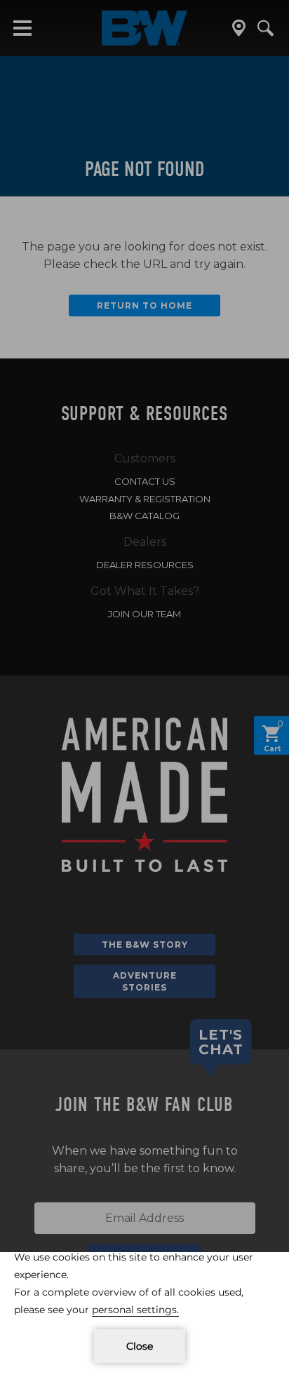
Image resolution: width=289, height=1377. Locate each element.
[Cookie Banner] (144, 1314)
